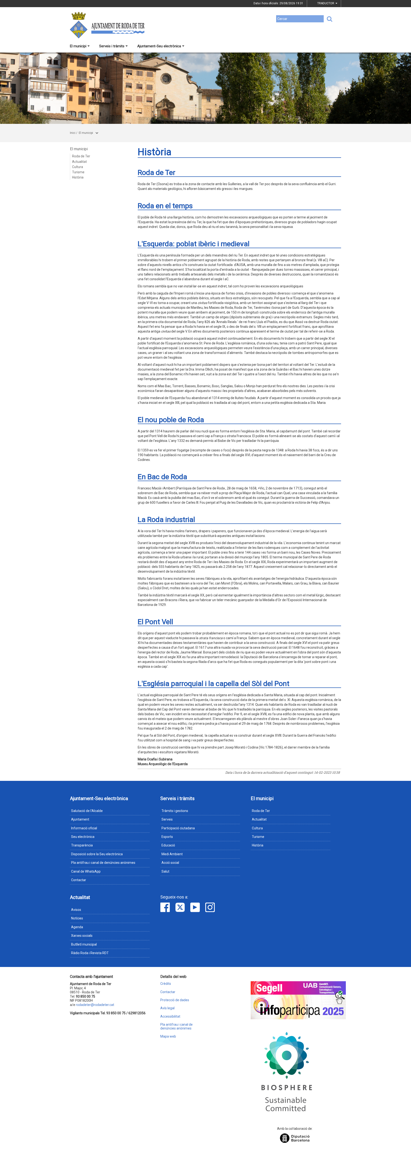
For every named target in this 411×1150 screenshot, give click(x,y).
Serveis (167, 819)
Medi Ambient (172, 854)
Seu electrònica (82, 837)
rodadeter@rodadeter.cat (95, 1005)
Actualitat (79, 162)
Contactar (78, 880)
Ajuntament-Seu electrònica (159, 46)
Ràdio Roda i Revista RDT (90, 953)
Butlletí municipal (84, 944)
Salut (165, 871)
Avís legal (167, 1008)
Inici (72, 133)
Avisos (76, 910)
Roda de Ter (81, 156)
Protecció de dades (174, 1000)
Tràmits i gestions (174, 811)
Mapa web (168, 1036)
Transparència (82, 845)
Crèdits (165, 984)
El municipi (78, 46)
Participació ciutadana (178, 828)
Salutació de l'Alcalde (87, 811)
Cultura (77, 167)
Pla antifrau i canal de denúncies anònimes (103, 863)
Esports (167, 837)
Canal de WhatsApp (86, 871)
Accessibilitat (170, 1016)
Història (77, 177)
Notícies (77, 918)
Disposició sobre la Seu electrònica (97, 854)
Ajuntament (80, 819)
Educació (168, 845)
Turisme (78, 172)
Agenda (77, 927)
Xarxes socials (82, 935)
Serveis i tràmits (111, 46)
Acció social (170, 863)
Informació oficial (84, 828)
